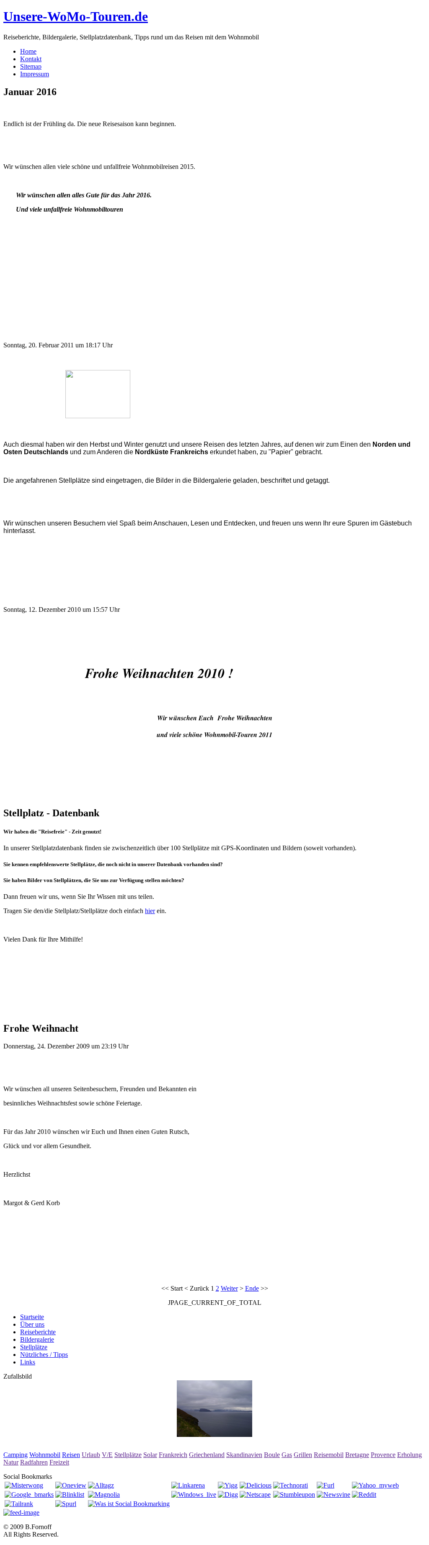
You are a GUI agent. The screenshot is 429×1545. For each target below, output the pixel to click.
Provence (383, 1454)
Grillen (303, 1454)
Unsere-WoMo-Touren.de (75, 16)
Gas (287, 1454)
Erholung (409, 1454)
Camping (15, 1454)
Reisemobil (329, 1454)
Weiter (229, 1288)
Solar (150, 1454)
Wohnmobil (44, 1454)
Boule (272, 1454)
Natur (10, 1462)
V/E (107, 1454)
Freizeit (59, 1462)
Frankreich (173, 1454)
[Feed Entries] (21, 1512)
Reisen (71, 1454)
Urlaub (91, 1454)
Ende (252, 1288)
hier (150, 910)
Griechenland (207, 1454)
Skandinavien (244, 1454)
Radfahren (34, 1462)
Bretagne (357, 1454)
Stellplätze (128, 1454)
